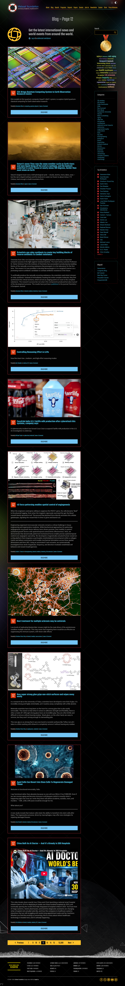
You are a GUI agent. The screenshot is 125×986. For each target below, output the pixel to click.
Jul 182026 (13, 93)
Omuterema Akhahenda (104, 209)
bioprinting (100, 142)
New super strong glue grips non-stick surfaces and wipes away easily (45, 695)
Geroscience (101, 268)
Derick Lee (103, 220)
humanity (115, 70)
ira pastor (101, 75)
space (26, 184)
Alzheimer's (105, 56)
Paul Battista (19, 922)
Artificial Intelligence (103, 59)
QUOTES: (98, 971)
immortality (104, 73)
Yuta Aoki (103, 217)
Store (105, 7)
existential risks (100, 68)
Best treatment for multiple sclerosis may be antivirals (41, 621)
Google (97, 70)
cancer (103, 66)
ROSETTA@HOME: (31, 971)
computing (27, 106)
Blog (52, 7)
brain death (99, 65)
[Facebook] (101, 979)
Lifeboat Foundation (19, 980)
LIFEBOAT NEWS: (54, 963)
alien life (100, 119)
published (54, 284)
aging (99, 56)
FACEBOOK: (29, 963)
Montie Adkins (104, 247)
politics (99, 80)
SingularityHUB (102, 280)
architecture (101, 123)
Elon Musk (100, 110)
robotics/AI (26, 363)
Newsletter (93, 7)
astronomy (100, 127)
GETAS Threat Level (14, 966)
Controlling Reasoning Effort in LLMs (33, 352)
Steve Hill (103, 235)
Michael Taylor (19, 435)
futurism (114, 68)
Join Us (87, 7)
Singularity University (104, 112)
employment (30, 729)
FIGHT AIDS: (30, 968)
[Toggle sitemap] (112, 2)
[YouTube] (112, 979)
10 (36, 942)
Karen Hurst (104, 199)
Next (69, 942)
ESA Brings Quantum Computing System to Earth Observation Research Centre (44, 93)
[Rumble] (115, 979)
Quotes (100, 7)
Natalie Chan (104, 230)
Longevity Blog (102, 271)
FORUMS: (75, 971)
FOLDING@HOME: (77, 968)
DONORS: (75, 966)
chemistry (35, 291)
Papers (76, 7)
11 (39, 942)
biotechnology (101, 63)
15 (54, 942)
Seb (101, 240)
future (110, 68)
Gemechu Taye (105, 194)
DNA (98, 106)
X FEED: (28, 966)
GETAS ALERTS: (100, 963)
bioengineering (28, 552)
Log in (33, 38)
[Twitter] (104, 979)
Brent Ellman (104, 237)
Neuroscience (114, 78)
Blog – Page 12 (62, 19)
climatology (101, 154)
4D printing (101, 102)
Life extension (110, 75)
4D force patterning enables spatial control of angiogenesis (43, 505)
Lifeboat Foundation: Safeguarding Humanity (23, 8)
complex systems (103, 155)
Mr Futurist (100, 273)
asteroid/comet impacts (105, 125)
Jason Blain (104, 245)
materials (36, 729)
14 (50, 942)
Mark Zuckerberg (102, 116)
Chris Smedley (104, 252)
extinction (106, 68)
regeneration (101, 82)
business (100, 150)
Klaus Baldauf (104, 212)
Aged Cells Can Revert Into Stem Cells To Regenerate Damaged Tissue (45, 783)
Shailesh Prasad (105, 189)
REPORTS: (52, 968)
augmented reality (103, 129)
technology (111, 85)
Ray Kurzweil (101, 108)
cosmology (101, 159)
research (107, 82)
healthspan (109, 70)
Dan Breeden (19, 363)
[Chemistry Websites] (106, 44)
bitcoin (108, 63)
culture (112, 65)
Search (115, 32)
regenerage (110, 80)
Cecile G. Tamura (20, 552)
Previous (20, 942)
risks (110, 82)
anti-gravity (101, 121)
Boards (57, 7)
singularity (114, 82)
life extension (49, 552)
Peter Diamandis (102, 104)
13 (47, 942)
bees (98, 133)
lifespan (99, 78)
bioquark (103, 61)
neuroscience (39, 636)
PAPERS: (52, 971)
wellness (111, 87)
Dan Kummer (104, 205)
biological (100, 138)
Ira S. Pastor (104, 250)
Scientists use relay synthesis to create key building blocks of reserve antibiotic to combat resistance (44, 253)
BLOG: (51, 966)
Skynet (99, 114)
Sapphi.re (36, 980)
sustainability (104, 85)
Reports (70, 7)
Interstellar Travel (112, 73)
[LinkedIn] (108, 979)
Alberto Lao (104, 222)
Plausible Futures (103, 278)
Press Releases (113, 7)
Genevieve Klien (19, 106)
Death (115, 65)
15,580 (60, 942)
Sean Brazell (18, 822)
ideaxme (98, 73)
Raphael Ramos (105, 227)
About (47, 7)
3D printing (101, 100)
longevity (105, 78)
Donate (81, 7)
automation (101, 131)
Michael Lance (105, 242)
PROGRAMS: (99, 968)
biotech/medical (28, 291)
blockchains (101, 148)
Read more (44, 112)
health (101, 70)
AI (101, 57)
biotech (110, 61)
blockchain (113, 63)
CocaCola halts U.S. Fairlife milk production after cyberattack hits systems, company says (46, 422)
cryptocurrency (108, 65)
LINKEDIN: (75, 963)
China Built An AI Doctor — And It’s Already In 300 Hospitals (43, 843)
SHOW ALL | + (100, 254)
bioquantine (111, 59)
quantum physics (34, 106)
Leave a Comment (43, 106)
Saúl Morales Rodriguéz (104, 178)
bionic (99, 140)
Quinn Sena (104, 184)
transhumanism (102, 87)
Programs (63, 7)
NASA (110, 78)
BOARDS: (99, 966)
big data (100, 135)
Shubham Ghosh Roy (21, 636)
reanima (104, 80)
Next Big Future (102, 275)
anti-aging (112, 56)
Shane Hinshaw (105, 225)
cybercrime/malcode (29, 435)
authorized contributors (44, 38)
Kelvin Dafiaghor (105, 196)
